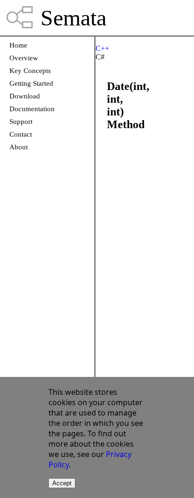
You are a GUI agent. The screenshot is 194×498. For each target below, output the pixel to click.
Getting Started (31, 83)
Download (24, 96)
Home (18, 45)
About (18, 147)
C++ (102, 48)
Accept (62, 483)
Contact (20, 134)
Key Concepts (30, 70)
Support (20, 121)
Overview (23, 58)
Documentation (32, 109)
